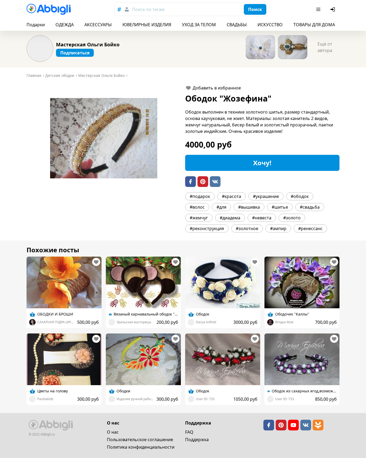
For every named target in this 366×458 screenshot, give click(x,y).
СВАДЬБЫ (237, 25)
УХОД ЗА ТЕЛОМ (199, 25)
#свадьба (310, 207)
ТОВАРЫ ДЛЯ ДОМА (314, 25)
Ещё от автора (325, 47)
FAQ (189, 432)
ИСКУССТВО (270, 25)
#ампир (278, 228)
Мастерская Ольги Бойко (87, 44)
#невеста (261, 218)
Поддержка (197, 439)
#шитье (280, 207)
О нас (113, 432)
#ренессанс (310, 228)
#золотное (247, 228)
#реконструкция (207, 228)
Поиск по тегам (148, 9)
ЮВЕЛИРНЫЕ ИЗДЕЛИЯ (146, 25)
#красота (231, 196)
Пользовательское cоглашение (140, 439)
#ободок (300, 196)
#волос (197, 207)
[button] (104, 138)
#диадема (230, 218)
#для (221, 207)
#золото (292, 218)
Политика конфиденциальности (140, 447)
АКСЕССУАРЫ (98, 25)
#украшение (266, 196)
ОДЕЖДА (64, 25)
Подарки (36, 25)
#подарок (200, 196)
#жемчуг (199, 218)
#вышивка (249, 207)
